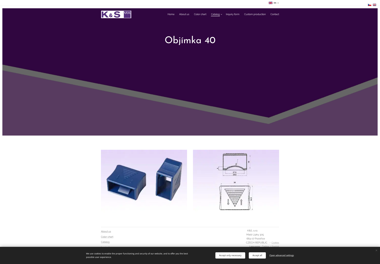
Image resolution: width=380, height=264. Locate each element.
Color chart (107, 236)
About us (106, 231)
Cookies (275, 243)
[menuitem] (172, 14)
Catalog (105, 242)
